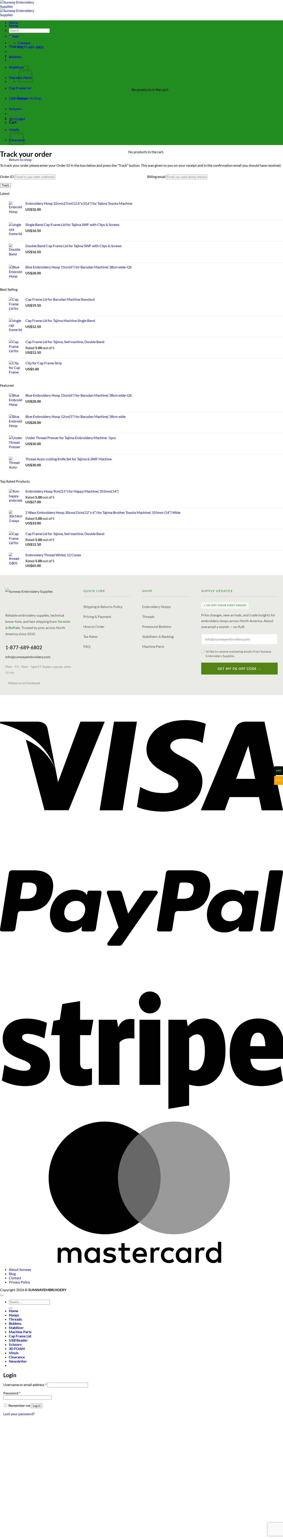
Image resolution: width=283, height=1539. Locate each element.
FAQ (86, 646)
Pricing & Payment (97, 616)
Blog (12, 1273)
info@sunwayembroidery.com (27, 657)
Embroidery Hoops (156, 606)
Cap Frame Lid (20, 88)
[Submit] (10, 1308)
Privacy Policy (19, 1282)
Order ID (7, 176)
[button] (18, 1361)
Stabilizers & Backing (158, 636)
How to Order (94, 626)
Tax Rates (90, 636)
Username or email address (24, 1384)
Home (13, 25)
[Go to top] (2, 1295)
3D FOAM (17, 119)
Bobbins (15, 57)
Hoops (14, 36)
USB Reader (18, 98)
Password (11, 1393)
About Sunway (20, 1269)
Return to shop (29, 98)
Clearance (17, 1357)
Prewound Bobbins (156, 626)
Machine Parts (153, 646)
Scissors (15, 109)
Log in (36, 1405)
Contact (15, 1278)
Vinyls (14, 1353)
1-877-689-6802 (23, 647)
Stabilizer (16, 67)
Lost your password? (18, 1414)
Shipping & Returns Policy (102, 606)
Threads (15, 46)
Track (5, 185)
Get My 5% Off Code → (239, 669)
